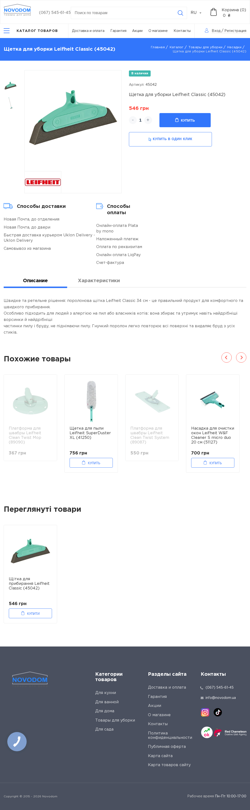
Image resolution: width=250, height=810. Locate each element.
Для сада (104, 729)
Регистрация (235, 30)
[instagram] (205, 712)
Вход (216, 30)
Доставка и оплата (88, 30)
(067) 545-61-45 (55, 13)
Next (241, 357)
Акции (137, 30)
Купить (188, 120)
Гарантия (118, 30)
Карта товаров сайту (169, 765)
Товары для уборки (205, 47)
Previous (226, 357)
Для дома (104, 711)
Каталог (177, 47)
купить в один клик (172, 139)
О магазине (158, 30)
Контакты (182, 30)
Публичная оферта (167, 747)
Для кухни (105, 693)
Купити (33, 614)
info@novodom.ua (221, 697)
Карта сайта (160, 756)
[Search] (180, 13)
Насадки (234, 47)
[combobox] (199, 13)
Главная (158, 47)
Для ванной (107, 702)
